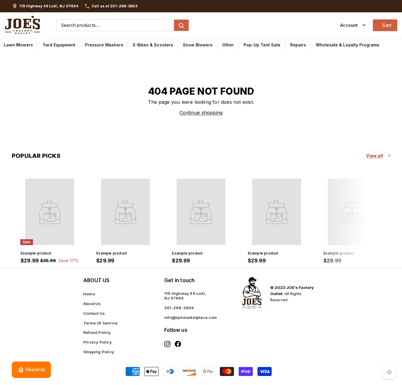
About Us (92, 303)
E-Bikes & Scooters (153, 44)
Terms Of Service (100, 323)
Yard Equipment (59, 44)
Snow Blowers (197, 44)
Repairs (298, 44)
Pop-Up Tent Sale (262, 44)
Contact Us (94, 313)
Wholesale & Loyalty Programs (347, 44)
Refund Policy (97, 332)
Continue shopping (201, 113)
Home (89, 294)
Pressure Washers (104, 44)
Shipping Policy (98, 351)
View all (374, 155)
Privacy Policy (97, 342)
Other (228, 44)
